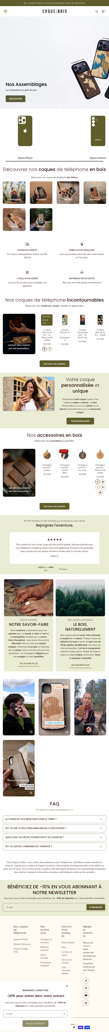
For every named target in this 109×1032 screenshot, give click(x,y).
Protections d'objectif (45, 964)
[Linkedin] (86, 1003)
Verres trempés (44, 956)
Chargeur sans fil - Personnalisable (100, 469)
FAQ (64, 947)
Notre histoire (68, 942)
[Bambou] (97, 487)
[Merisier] (44, 349)
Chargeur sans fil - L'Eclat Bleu (65, 469)
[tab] (48, 105)
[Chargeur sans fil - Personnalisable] (100, 455)
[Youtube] (86, 995)
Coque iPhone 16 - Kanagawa (65, 334)
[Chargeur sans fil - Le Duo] (47, 455)
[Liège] (103, 487)
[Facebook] (86, 980)
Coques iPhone (20, 939)
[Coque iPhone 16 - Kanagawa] (65, 320)
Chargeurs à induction (46, 941)
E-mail (10, 907)
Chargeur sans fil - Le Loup (82, 468)
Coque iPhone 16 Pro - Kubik (100, 332)
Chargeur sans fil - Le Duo (47, 468)
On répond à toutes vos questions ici (53, 809)
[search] (97, 11)
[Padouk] (100, 492)
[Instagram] (86, 988)
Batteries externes (44, 948)
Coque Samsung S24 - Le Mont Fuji (82, 333)
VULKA (86, 945)
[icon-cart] (103, 11)
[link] (35, 1023)
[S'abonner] (63, 1014)
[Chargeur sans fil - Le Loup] (82, 455)
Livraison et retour (67, 953)
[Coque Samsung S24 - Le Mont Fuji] (82, 320)
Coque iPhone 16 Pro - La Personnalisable (47, 334)
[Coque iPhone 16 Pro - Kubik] (100, 320)
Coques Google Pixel (20, 950)
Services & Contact (66, 961)
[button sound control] (31, 731)
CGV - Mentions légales (66, 970)
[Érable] (50, 349)
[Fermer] (67, 986)
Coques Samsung (21, 944)
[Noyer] (103, 482)
